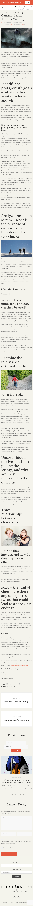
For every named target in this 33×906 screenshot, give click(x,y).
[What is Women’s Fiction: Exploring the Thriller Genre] (16, 765)
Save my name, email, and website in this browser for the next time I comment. (16, 842)
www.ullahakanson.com (7, 675)
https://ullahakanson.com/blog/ (19, 665)
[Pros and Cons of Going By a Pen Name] (16, 700)
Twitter (14, 896)
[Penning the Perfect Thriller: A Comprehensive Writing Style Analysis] (16, 719)
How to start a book (13, 684)
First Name (16, 863)
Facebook (18, 896)
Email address (16, 869)
